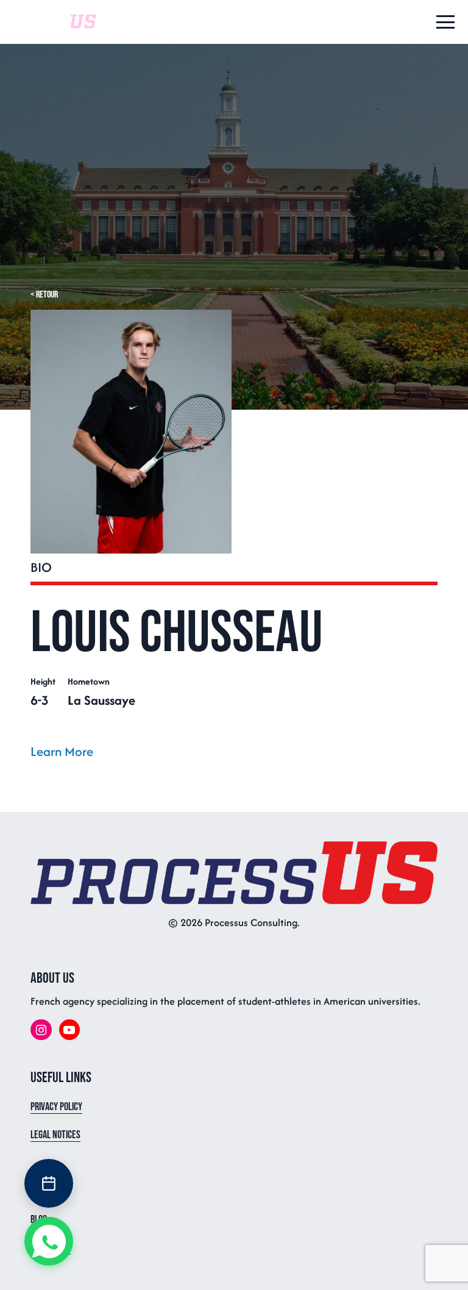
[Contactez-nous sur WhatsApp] (48, 1241)
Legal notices (55, 1134)
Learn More (61, 751)
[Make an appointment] (48, 1183)
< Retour (44, 295)
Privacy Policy (56, 1106)
